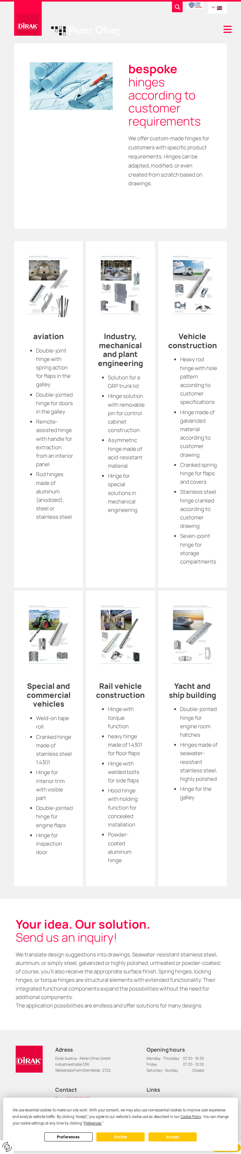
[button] (178, 30)
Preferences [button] (93, 1123)
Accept (172, 1137)
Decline (120, 1137)
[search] (177, 7)
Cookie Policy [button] (190, 1117)
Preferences (68, 1137)
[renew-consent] (7, 1147)
